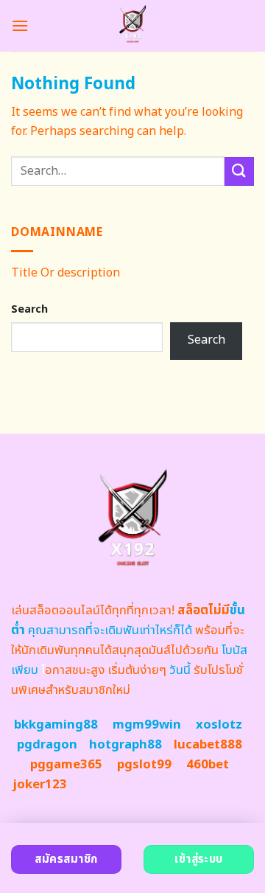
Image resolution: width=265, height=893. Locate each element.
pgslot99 (144, 764)
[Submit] (239, 171)
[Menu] (20, 25)
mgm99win (147, 724)
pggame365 (66, 764)
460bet (207, 764)
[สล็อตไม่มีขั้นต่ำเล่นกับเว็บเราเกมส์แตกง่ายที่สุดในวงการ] (132, 26)
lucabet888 (208, 744)
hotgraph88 (125, 744)
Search (29, 309)
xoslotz (219, 724)
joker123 (40, 784)
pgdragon (47, 744)
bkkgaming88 (56, 724)
